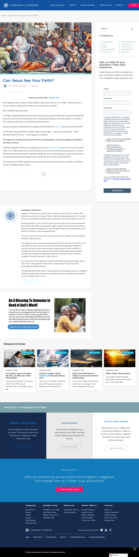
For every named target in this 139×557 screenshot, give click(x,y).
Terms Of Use (37, 537)
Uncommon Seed (88, 520)
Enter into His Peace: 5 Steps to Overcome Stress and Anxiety (85, 375)
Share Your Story (110, 518)
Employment (109, 520)
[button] (132, 28)
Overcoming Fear (108, 49)
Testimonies (106, 52)
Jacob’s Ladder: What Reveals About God (52, 375)
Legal (27, 537)
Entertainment (31, 523)
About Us (108, 510)
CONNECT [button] (119, 5)
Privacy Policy (51, 537)
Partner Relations (88, 515)
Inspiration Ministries (19, 86)
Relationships (31, 520)
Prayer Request (107, 42)
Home (3, 16)
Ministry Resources (50, 515)
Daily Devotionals (128, 42)
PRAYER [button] (72, 5)
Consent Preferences (77, 537)
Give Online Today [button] (69, 489)
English (115, 555)
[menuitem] (58, 5)
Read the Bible (127, 49)
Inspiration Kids (48, 518)
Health (103, 47)
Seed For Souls (87, 512)
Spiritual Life (12, 16)
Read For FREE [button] (69, 447)
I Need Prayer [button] (116, 448)
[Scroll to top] (135, 548)
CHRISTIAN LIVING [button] (88, 5)
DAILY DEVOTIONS (57, 5)
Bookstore (125, 52)
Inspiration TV (126, 47)
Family (28, 518)
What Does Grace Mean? (118, 373)
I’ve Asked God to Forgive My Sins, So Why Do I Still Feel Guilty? (18, 375)
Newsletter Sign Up (71, 510)
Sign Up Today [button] (23, 447)
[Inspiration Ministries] (21, 5)
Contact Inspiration (111, 512)
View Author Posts (32, 282)
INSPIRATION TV (106, 5)
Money (104, 44)
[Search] (117, 28)
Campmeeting (87, 518)
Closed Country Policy (97, 537)
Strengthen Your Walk (51, 510)
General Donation (88, 510)
